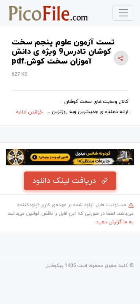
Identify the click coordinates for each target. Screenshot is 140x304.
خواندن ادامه (29, 112)
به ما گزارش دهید (114, 222)
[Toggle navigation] (123, 13)
